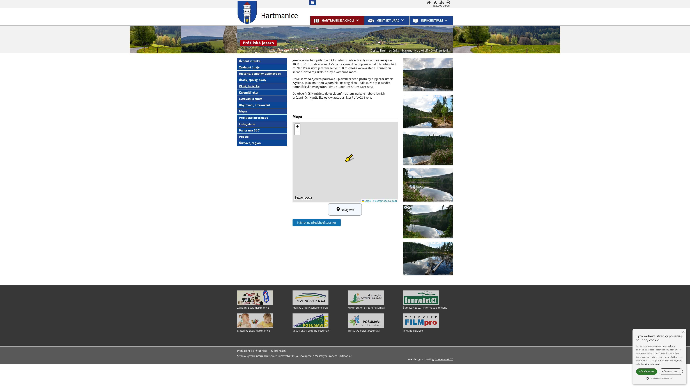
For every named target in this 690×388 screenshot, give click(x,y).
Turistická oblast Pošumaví (364, 330)
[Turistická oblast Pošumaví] (366, 327)
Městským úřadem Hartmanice (333, 356)
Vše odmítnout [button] (670, 371)
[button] (659, 378)
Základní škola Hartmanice (253, 307)
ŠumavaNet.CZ (444, 359)
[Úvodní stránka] (429, 3)
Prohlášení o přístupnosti (252, 350)
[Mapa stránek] (442, 3)
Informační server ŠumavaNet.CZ (275, 356)
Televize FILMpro (413, 330)
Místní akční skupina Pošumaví (311, 330)
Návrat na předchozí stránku (316, 223)
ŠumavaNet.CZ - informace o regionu (425, 307)
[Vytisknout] (448, 3)
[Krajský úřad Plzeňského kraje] (310, 304)
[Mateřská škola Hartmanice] (255, 327)
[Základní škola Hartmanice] (255, 304)
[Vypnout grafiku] (435, 3)
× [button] (683, 332)
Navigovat (347, 210)
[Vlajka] (312, 2)
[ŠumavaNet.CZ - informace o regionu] (421, 304)
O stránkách (278, 350)
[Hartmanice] (248, 12)
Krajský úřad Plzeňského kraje (310, 307)
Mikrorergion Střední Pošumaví (366, 307)
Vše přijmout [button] (646, 371)
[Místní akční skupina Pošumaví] (310, 327)
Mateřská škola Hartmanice (253, 330)
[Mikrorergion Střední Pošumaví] (366, 304)
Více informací (652, 364)
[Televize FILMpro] (421, 327)
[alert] (659, 356)
